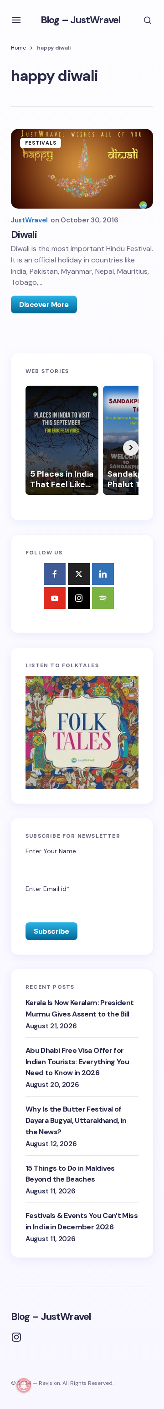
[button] (16, 20)
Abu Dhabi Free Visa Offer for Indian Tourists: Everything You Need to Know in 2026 (77, 1062)
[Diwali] (82, 169)
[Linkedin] (103, 574)
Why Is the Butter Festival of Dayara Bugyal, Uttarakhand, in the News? (76, 1120)
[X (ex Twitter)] (79, 574)
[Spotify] (103, 598)
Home (18, 47)
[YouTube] (55, 598)
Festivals (40, 143)
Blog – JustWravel (80, 19)
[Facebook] (55, 574)
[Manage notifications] (23, 1385)
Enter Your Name (51, 851)
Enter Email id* (48, 889)
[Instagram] (79, 598)
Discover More (44, 304)
